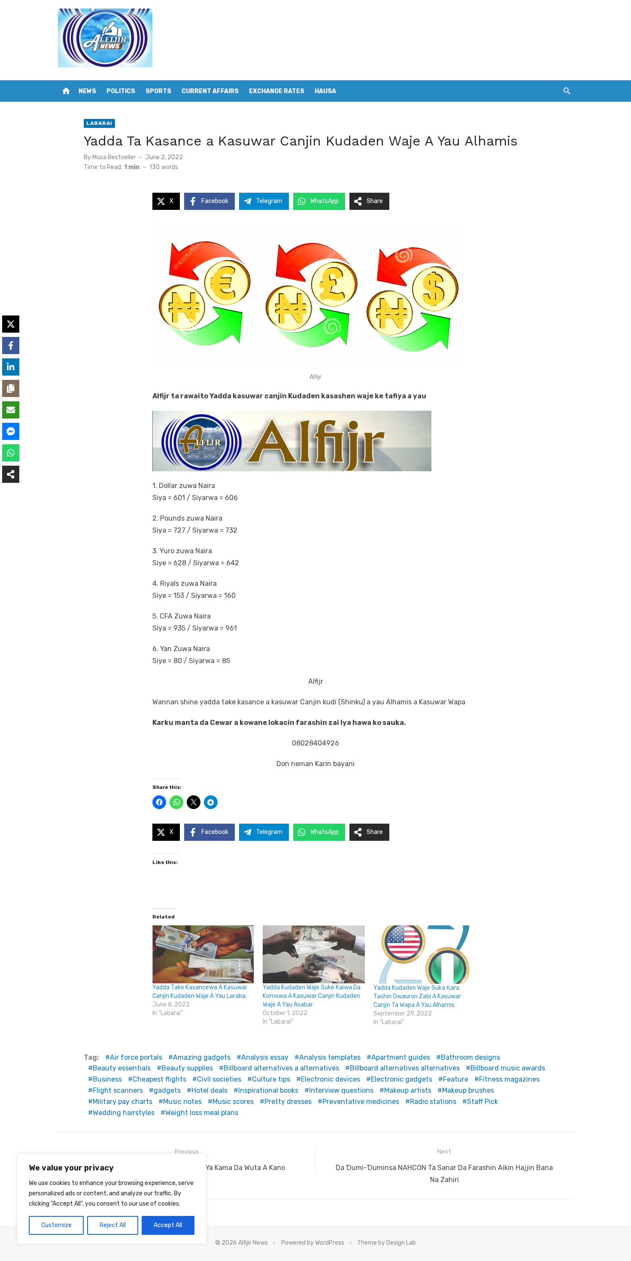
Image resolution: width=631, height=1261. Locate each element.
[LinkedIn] (10, 367)
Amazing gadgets (202, 1057)
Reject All (113, 1225)
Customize (56, 1225)
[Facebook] (10, 345)
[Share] (10, 474)
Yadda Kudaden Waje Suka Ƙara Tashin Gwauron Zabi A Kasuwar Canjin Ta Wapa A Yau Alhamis (417, 996)
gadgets (167, 1090)
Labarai (99, 123)
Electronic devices (330, 1079)
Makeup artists (407, 1090)
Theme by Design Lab (386, 1242)
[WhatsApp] (10, 452)
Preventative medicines (360, 1101)
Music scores (233, 1101)
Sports (158, 91)
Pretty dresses (288, 1101)
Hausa (325, 91)
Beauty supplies (187, 1068)
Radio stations (433, 1101)
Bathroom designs (470, 1057)
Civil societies (219, 1079)
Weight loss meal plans (201, 1113)
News (87, 91)
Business (107, 1079)
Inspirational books (268, 1090)
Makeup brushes (468, 1090)
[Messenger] (10, 431)
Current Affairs (210, 91)
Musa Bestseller (114, 157)
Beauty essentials (122, 1068)
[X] (10, 324)
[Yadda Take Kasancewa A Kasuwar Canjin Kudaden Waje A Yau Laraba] (203, 954)
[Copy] (10, 388)
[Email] (10, 409)
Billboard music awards (507, 1068)
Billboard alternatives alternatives (405, 1068)
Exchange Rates (276, 91)
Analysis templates (330, 1057)
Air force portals (136, 1057)
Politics (120, 91)
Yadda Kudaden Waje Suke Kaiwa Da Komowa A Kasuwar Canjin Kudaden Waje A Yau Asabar (312, 996)
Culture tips (271, 1079)
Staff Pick (482, 1101)
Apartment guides (400, 1057)
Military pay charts (122, 1101)
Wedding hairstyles (124, 1113)
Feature (455, 1079)
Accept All (168, 1225)
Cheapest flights (159, 1079)
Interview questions (341, 1090)
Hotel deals (209, 1090)
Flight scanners (118, 1090)
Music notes (182, 1101)
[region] (111, 1199)
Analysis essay (264, 1057)
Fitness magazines (509, 1079)
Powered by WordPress (312, 1242)
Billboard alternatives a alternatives (281, 1068)
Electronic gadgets (401, 1079)
